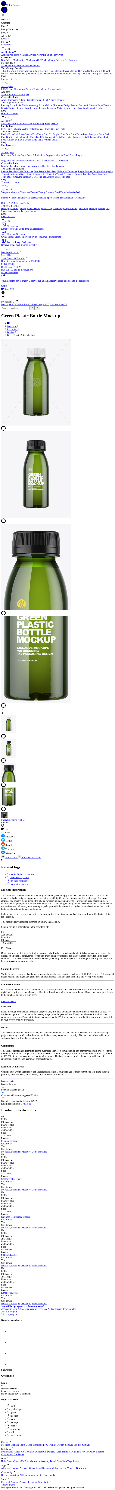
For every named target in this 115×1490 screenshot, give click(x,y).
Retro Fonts (37, 139)
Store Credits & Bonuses (31, 1451)
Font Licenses (7, 145)
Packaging (14, 55)
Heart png (6, 208)
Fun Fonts (66, 137)
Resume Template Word (86, 174)
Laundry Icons (8, 105)
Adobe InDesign (41, 166)
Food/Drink (60, 192)
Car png (16, 211)
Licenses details (8, 1001)
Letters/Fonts (22, 203)
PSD (3, 89)
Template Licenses (10, 182)
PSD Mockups (106, 73)
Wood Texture (31, 108)
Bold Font (41, 137)
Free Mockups (71, 60)
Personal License (9, 1141)
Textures (38, 89)
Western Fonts (50, 139)
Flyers (72, 155)
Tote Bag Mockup (89, 73)
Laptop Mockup (44, 73)
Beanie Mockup (73, 73)
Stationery (53, 55)
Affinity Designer (57, 100)
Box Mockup (58, 73)
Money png (104, 208)
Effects (4, 108)
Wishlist (53, 1445)
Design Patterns (70, 105)
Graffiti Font (12, 137)
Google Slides (8, 166)
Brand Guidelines (58, 1461)
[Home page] (8, 323)
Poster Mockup (70, 71)
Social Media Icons (25, 105)
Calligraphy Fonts (27, 137)
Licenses (100, 1451)
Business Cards (19, 155)
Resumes (36, 160)
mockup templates (19, 880)
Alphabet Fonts (53, 137)
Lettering (17, 129)
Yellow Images (8, 1484)
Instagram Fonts (96, 134)
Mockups (5, 1151)
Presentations (25, 160)
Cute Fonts (71, 134)
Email (66, 155)
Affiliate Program (28, 1475)
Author (21, 820)
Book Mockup (56, 71)
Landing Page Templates (58, 176)
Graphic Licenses (9, 113)
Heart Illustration (79, 108)
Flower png (84, 208)
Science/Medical (38, 197)
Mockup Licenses (9, 79)
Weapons (5, 192)
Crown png (58, 208)
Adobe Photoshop (9, 100)
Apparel (5, 55)
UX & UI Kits (61, 160)
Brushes (13, 94)
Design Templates (34, 1445)
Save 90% (6, 44)
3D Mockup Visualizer (12, 65)
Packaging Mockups (21, 1151)
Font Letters (25, 139)
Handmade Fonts (42, 129)
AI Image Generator (29, 1468)
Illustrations (19, 89)
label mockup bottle (19, 877)
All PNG (5, 189)
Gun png (94, 208)
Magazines (6, 160)
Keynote (60, 166)
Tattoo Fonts (82, 134)
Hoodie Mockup (24, 71)
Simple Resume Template (90, 171)
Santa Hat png (35, 208)
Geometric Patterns (88, 105)
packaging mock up (19, 884)
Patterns (29, 89)
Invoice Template (9, 171)
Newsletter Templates (45, 174)
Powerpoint (20, 166)
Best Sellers (6, 60)
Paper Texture (104, 105)
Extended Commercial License (15, 1217)
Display (54, 123)
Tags (69, 1461)
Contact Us (19, 1461)
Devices (32, 55)
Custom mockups (31, 65)
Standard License (9, 1255)
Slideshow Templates (67, 171)
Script (29, 123)
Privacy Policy (89, 1451)
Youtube (15, 1482)
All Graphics (7, 86)
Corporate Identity (54, 155)
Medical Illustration (54, 105)
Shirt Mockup (16, 73)
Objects (4, 203)
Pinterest (23, 1482)
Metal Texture (63, 108)
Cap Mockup (29, 73)
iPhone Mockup (40, 71)
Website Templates (65, 174)
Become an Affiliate (31, 857)
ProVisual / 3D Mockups (75, 1468)
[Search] (32, 308)
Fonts (23, 1445)
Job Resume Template (20, 176)
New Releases (57, 60)
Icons (44, 89)
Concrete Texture (95, 108)
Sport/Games (53, 197)
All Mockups (7, 52)
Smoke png (6, 211)
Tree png (25, 211)
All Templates (7, 152)
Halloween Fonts (95, 137)
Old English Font (57, 134)
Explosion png (71, 208)
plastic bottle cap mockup (22, 874)
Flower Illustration (47, 108)
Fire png (24, 208)
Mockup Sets (19, 60)
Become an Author (10, 1475)
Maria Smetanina (9, 820)
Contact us (26, 1103)
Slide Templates (25, 171)
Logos (79, 155)
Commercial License (11, 1179)
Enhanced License (10, 1293)
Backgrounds (54, 89)
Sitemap (76, 1461)
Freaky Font (7, 134)
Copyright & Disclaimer (12, 1454)
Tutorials (29, 1461)
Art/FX (12, 203)
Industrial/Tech (73, 192)
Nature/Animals (16, 197)
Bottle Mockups (39, 1151)
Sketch (45, 100)
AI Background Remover (51, 1468)
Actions (5, 94)
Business (50, 192)
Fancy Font (42, 134)
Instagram (33, 1482)
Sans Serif (11, 123)
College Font (13, 139)
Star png (15, 208)
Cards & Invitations (36, 155)
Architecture (80, 197)
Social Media (47, 160)
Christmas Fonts (79, 137)
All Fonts (5, 121)
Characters (25, 192)
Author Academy (41, 1461)
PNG (46, 1445)
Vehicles (24, 55)
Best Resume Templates (45, 171)
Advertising (42, 55)
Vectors (9, 89)
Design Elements (16, 108)
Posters (15, 160)
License (5, 38)
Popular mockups (82, 1445)
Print (60, 55)
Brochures (6, 155)
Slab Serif (21, 123)
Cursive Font (30, 134)
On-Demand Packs (52, 1451)
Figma (38, 100)
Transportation (66, 197)
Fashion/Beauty (37, 192)
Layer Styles (23, 94)
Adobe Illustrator (27, 100)
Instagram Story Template (22, 174)
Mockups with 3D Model (38, 60)
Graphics (15, 1445)
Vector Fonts (28, 129)
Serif (3, 123)
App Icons (39, 105)
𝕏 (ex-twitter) (44, 1482)
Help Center (7, 1461)
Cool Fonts (18, 134)
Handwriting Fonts (41, 123)
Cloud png (47, 208)
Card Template (39, 176)
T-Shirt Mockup (8, 71)
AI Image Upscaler (10, 1468)
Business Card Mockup (89, 71)
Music (27, 197)
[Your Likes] (2, 289)
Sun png (34, 211)
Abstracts (14, 192)
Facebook (6, 1482)
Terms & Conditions (72, 1451)
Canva (30, 166)
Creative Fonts (58, 129)
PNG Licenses (8, 216)
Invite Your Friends (46, 1475)
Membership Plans (10, 1451)
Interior (4, 197)
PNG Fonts (6, 129)
